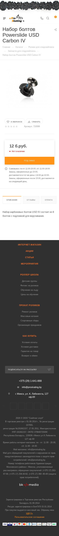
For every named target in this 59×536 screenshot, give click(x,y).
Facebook (21, 406)
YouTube (37, 406)
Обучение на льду (29, 290)
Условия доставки (29, 347)
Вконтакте (13, 406)
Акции (29, 251)
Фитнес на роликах (29, 285)
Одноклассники (45, 406)
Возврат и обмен (29, 355)
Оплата (49, 200)
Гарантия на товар (29, 351)
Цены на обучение (29, 294)
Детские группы (29, 281)
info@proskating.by (32, 387)
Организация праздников (29, 325)
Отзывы (31, 200)
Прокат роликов (29, 305)
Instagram (29, 406)
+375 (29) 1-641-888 (30, 381)
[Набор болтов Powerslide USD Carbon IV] (29, 89)
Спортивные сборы (30, 320)
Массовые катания (29, 316)
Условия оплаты (29, 342)
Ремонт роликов (29, 312)
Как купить (30, 336)
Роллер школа (29, 275)
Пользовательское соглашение (29, 517)
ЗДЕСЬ (29, 513)
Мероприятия (29, 264)
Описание (11, 200)
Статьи (29, 257)
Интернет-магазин (29, 245)
